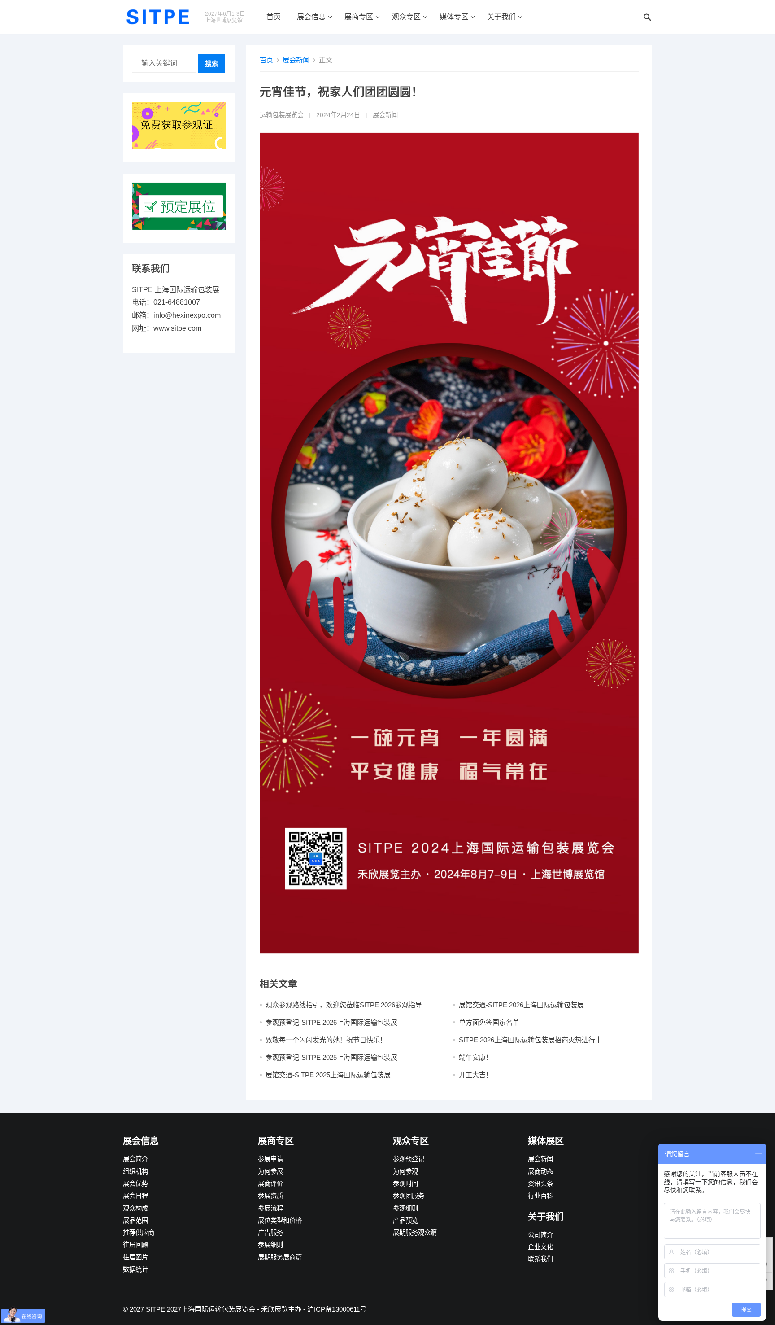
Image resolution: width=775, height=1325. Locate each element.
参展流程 (270, 1208)
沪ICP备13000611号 (336, 1309)
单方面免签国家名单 (489, 1022)
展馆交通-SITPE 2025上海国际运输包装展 (328, 1075)
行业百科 (540, 1195)
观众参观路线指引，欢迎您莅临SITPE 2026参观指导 (344, 1005)
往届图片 (135, 1257)
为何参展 (270, 1171)
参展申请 (270, 1159)
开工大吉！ (475, 1075)
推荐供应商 (138, 1232)
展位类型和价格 (280, 1220)
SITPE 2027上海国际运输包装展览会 (200, 1309)
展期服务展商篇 (280, 1257)
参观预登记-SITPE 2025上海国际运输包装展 (331, 1057)
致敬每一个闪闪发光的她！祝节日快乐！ (326, 1040)
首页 (273, 17)
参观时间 (405, 1183)
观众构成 (135, 1208)
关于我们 (501, 17)
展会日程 (135, 1195)
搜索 (211, 63)
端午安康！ (475, 1057)
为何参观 (405, 1171)
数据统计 (135, 1269)
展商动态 (540, 1171)
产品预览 (405, 1220)
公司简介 (540, 1234)
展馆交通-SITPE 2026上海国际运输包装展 (521, 1005)
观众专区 (406, 17)
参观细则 (405, 1208)
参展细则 (270, 1244)
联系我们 (540, 1259)
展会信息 (311, 17)
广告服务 (270, 1232)
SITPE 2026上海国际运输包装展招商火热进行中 (530, 1040)
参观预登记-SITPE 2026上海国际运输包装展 (331, 1022)
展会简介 (135, 1159)
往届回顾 (135, 1244)
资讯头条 (540, 1183)
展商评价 (270, 1183)
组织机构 (135, 1171)
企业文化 (540, 1247)
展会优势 (135, 1183)
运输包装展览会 (282, 114)
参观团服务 (408, 1195)
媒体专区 (454, 17)
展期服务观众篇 (415, 1232)
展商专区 (358, 17)
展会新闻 (296, 60)
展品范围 (135, 1220)
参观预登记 (408, 1159)
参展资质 (270, 1195)
